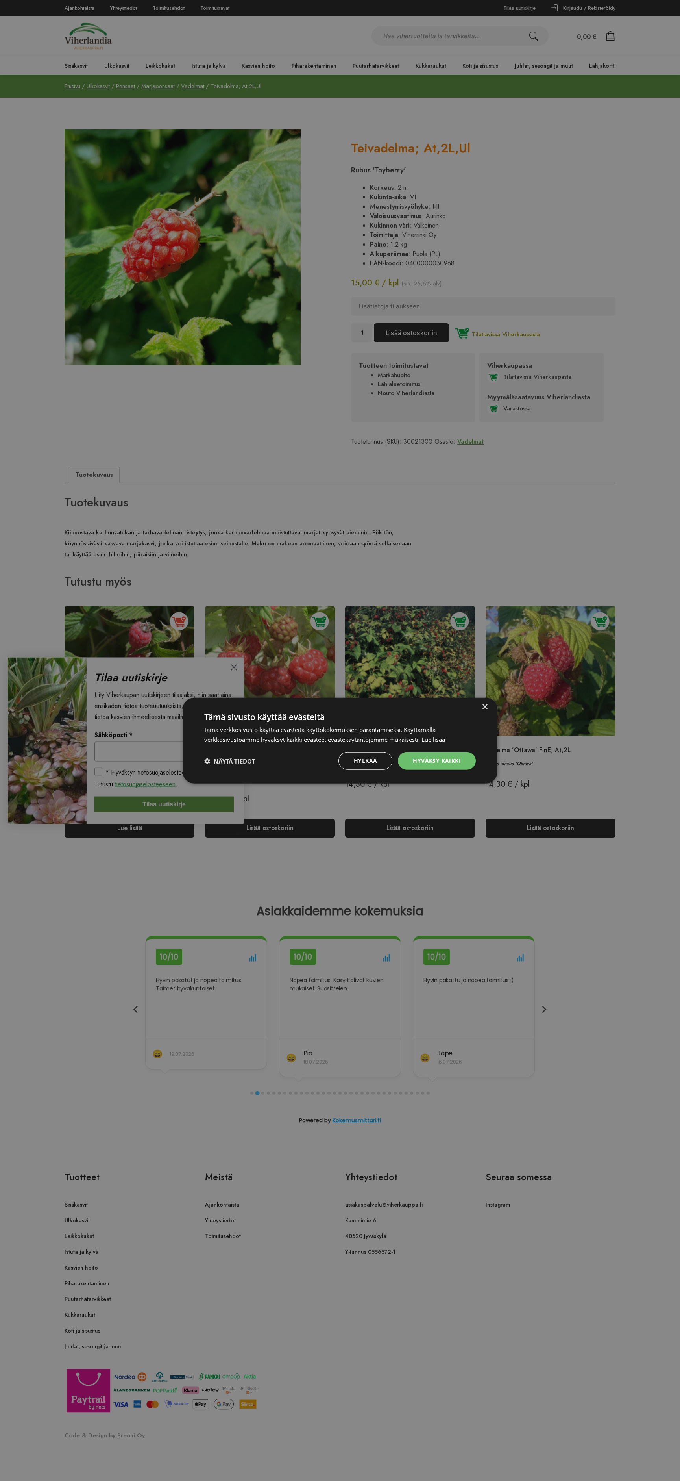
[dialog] (340, 740)
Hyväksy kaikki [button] (437, 760)
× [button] (485, 707)
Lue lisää (433, 739)
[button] (229, 760)
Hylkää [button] (365, 760)
